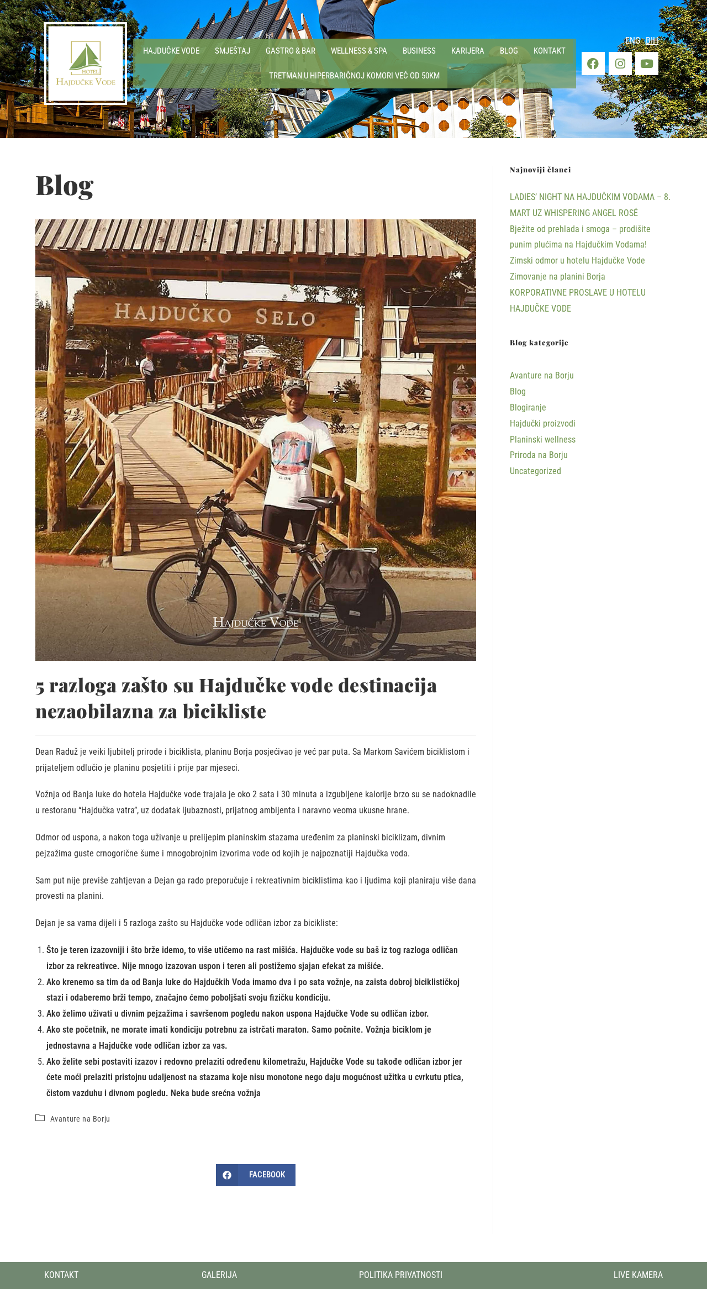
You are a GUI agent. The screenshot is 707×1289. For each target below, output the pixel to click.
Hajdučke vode (171, 51)
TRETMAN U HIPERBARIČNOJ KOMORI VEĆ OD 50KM (354, 76)
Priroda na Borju (539, 455)
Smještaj (232, 51)
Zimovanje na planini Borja (557, 276)
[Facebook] (593, 63)
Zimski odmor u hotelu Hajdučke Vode (577, 260)
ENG (632, 40)
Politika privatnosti (400, 1275)
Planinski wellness (543, 439)
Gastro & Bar (290, 51)
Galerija (219, 1275)
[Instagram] (620, 63)
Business (419, 51)
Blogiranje (528, 407)
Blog (509, 51)
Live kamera (638, 1275)
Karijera (467, 51)
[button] (171, 51)
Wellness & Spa (359, 51)
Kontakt (550, 51)
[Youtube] (646, 63)
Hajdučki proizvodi (543, 423)
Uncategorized (535, 471)
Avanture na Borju (80, 1118)
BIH (652, 40)
